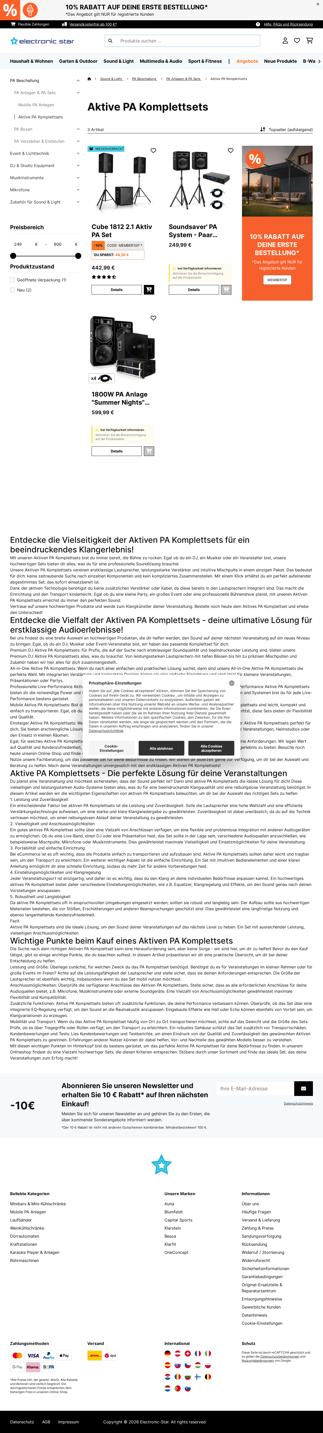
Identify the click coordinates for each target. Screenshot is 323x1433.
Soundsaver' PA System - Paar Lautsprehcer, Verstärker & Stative (200, 231)
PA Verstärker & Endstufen (39, 141)
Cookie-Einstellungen (262, 1323)
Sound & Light (111, 79)
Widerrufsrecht (256, 1260)
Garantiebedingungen (262, 1276)
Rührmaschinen (24, 1260)
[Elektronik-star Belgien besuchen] (208, 1377)
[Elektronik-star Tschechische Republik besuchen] (188, 1365)
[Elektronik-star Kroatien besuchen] (168, 1377)
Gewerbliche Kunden (261, 1307)
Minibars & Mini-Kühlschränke (38, 1203)
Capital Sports (178, 1219)
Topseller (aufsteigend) (291, 129)
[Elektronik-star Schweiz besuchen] (188, 1354)
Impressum (68, 1421)
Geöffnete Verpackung (41, 280)
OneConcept (177, 1252)
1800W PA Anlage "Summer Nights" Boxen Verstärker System (120, 398)
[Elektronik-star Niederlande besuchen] (168, 1388)
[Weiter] (319, 61)
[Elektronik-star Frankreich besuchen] (198, 1354)
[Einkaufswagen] (309, 40)
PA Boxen (23, 129)
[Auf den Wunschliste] (153, 150)
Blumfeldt (174, 1211)
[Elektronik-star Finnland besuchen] (198, 1377)
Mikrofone (20, 189)
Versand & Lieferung (261, 1219)
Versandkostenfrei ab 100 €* (93, 24)
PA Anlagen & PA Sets (35, 92)
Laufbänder (21, 1219)
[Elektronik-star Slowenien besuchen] (188, 1388)
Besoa (170, 1236)
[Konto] (285, 40)
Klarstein (173, 1228)
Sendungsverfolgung (261, 1236)
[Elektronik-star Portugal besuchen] (178, 1388)
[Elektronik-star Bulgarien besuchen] (188, 1377)
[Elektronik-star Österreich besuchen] (178, 1354)
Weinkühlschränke (27, 1228)
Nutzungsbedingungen (258, 1360)
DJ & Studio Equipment (32, 165)
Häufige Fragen (256, 1211)
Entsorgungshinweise (262, 1298)
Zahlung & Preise (258, 1228)
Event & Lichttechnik (29, 153)
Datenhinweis (254, 1315)
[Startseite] (93, 79)
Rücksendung (254, 1244)
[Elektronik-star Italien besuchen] (208, 1354)
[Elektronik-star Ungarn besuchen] (198, 1365)
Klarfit (170, 1244)
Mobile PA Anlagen (36, 104)
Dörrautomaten (24, 1236)
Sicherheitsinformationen (265, 1268)
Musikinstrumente (27, 177)
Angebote (247, 61)
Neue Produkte (280, 61)
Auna (169, 1203)
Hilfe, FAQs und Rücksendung (288, 24)
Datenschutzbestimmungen (279, 1356)
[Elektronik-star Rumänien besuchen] (178, 1377)
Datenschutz (22, 1421)
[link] (123, 181)
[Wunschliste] (297, 40)
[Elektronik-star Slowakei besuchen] (178, 1365)
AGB (46, 1421)
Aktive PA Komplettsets (40, 116)
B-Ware (311, 61)
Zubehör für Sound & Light (35, 201)
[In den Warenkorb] (149, 290)
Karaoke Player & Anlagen (34, 1252)
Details (117, 289)
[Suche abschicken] (110, 41)
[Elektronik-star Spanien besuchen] (168, 1365)
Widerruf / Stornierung (263, 1252)
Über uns (250, 1203)
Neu (24, 290)
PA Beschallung (24, 80)
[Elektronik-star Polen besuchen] (208, 1365)
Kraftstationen (23, 1244)
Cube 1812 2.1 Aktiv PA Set (122, 231)
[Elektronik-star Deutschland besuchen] (168, 1354)
